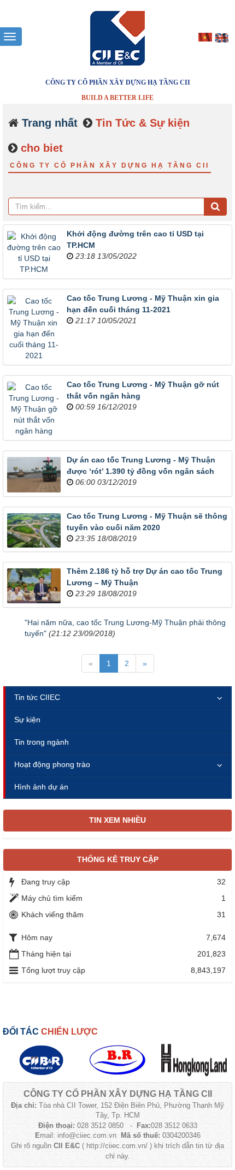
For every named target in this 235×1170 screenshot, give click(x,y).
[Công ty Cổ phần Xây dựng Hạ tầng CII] (117, 37)
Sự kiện (27, 719)
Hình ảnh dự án (41, 786)
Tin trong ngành (41, 742)
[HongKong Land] (194, 1059)
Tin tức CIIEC (37, 697)
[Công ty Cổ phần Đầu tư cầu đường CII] (41, 1059)
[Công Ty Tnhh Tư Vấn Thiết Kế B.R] (117, 1059)
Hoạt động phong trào (52, 764)
